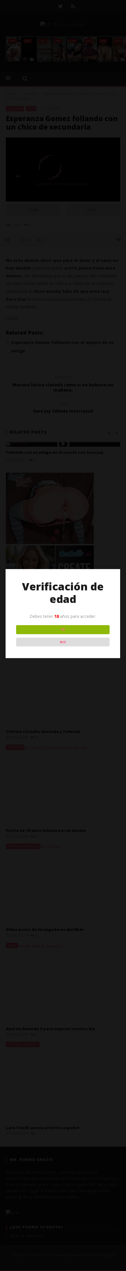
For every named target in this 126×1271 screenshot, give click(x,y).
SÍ (63, 629)
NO (63, 642)
